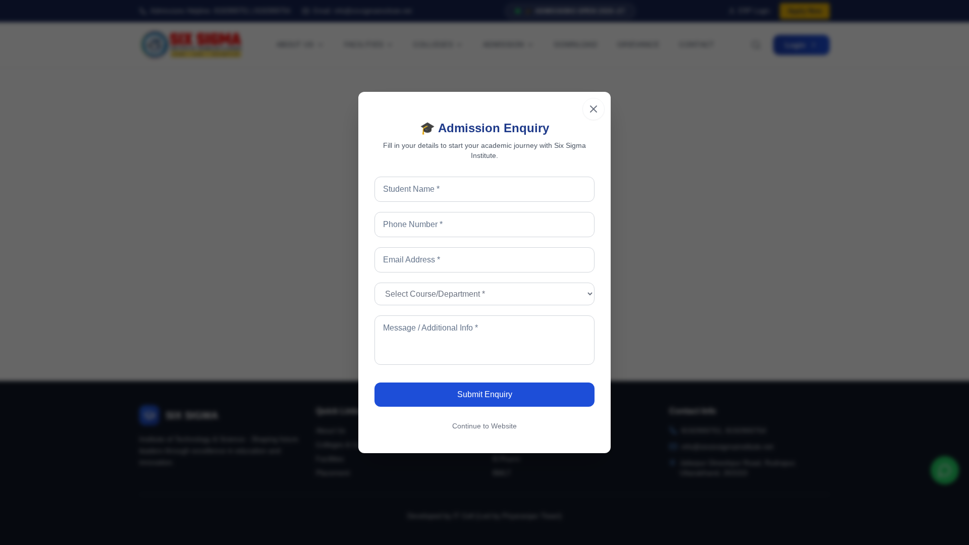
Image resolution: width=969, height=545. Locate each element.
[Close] (593, 109)
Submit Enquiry (484, 394)
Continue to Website (484, 426)
